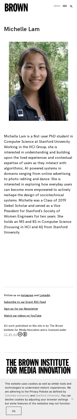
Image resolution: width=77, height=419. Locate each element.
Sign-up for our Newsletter (21, 308)
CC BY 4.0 (10, 334)
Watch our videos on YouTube (22, 315)
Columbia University (17, 395)
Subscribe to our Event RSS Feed (25, 302)
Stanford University (47, 395)
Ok (14, 411)
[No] (72, 399)
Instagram (27, 295)
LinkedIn (44, 295)
